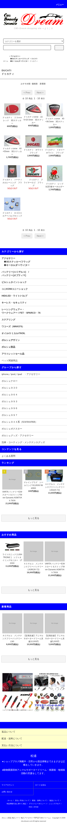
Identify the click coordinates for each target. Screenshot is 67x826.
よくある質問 (8, 456)
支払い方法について (22, 800)
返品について (54, 800)
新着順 (43, 84)
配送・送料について (39, 800)
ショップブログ (54, 804)
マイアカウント (8, 785)
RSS (30, 807)
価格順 (35, 84)
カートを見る (40, 785)
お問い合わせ (7, 792)
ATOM (36, 807)
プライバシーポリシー (37, 804)
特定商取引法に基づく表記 (16, 804)
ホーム (5, 61)
